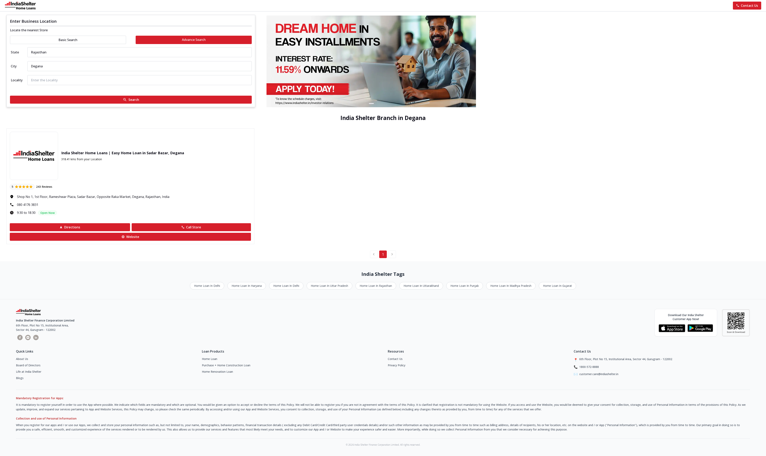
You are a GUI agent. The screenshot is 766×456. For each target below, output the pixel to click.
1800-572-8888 (589, 367)
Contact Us (395, 359)
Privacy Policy (396, 365)
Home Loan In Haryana (247, 286)
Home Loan (209, 359)
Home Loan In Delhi (207, 286)
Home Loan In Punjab (464, 286)
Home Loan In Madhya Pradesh (510, 286)
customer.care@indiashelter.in (598, 374)
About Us (22, 359)
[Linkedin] (36, 337)
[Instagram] (28, 337)
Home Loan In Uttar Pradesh (329, 286)
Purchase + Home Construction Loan (226, 365)
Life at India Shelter (28, 371)
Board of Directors (28, 365)
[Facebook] (20, 337)
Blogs (20, 378)
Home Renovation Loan (217, 371)
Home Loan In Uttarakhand (421, 286)
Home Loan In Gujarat (557, 286)
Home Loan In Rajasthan (376, 286)
